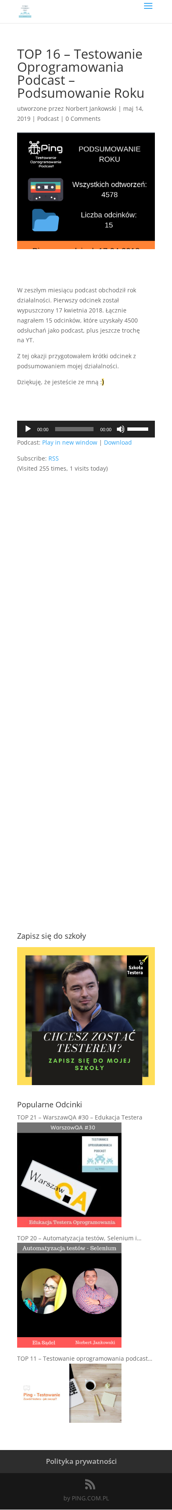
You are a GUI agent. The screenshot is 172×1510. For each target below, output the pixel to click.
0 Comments (83, 118)
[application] (86, 429)
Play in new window (69, 442)
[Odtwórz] (28, 429)
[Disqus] (86, 578)
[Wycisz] (120, 429)
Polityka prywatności (81, 1461)
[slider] (139, 428)
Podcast (48, 118)
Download (118, 442)
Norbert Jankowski (91, 108)
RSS (53, 458)
